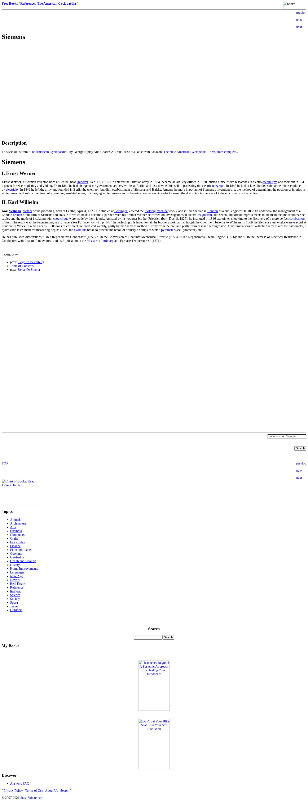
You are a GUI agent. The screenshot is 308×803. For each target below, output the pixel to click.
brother (27, 211)
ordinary (108, 240)
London (212, 211)
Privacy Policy (13, 790)
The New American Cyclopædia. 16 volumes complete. (200, 152)
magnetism (205, 215)
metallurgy (270, 182)
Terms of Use (34, 790)
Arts (13, 527)
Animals (15, 519)
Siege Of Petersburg (31, 262)
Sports (14, 602)
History (15, 565)
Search (64, 790)
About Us (51, 790)
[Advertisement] (154, 74)
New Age (16, 576)
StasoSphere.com (31, 797)
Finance (15, 546)
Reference (16, 587)
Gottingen (121, 211)
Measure (92, 240)
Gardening (17, 557)
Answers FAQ (19, 783)
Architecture (18, 523)
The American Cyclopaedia (48, 152)
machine (162, 211)
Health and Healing (23, 561)
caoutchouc (60, 218)
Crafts (14, 538)
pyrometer (168, 230)
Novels (14, 580)
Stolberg (150, 211)
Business (16, 531)
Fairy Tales (17, 542)
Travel (14, 606)
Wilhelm (15, 211)
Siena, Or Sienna (28, 269)
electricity (12, 189)
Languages (17, 572)
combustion (297, 218)
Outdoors (16, 610)
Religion (15, 591)
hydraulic (80, 230)
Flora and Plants (20, 550)
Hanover (82, 182)
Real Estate (17, 583)
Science (15, 595)
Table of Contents (22, 266)
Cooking (16, 553)
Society (15, 598)
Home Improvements (24, 568)
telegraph (218, 185)
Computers (17, 534)
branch (17, 215)
